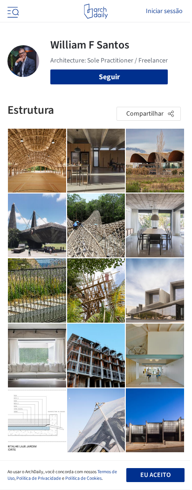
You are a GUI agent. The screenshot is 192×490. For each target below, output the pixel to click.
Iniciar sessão (164, 11)
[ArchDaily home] (96, 11)
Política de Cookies (83, 478)
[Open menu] (12, 11)
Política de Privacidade (38, 478)
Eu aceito (155, 475)
